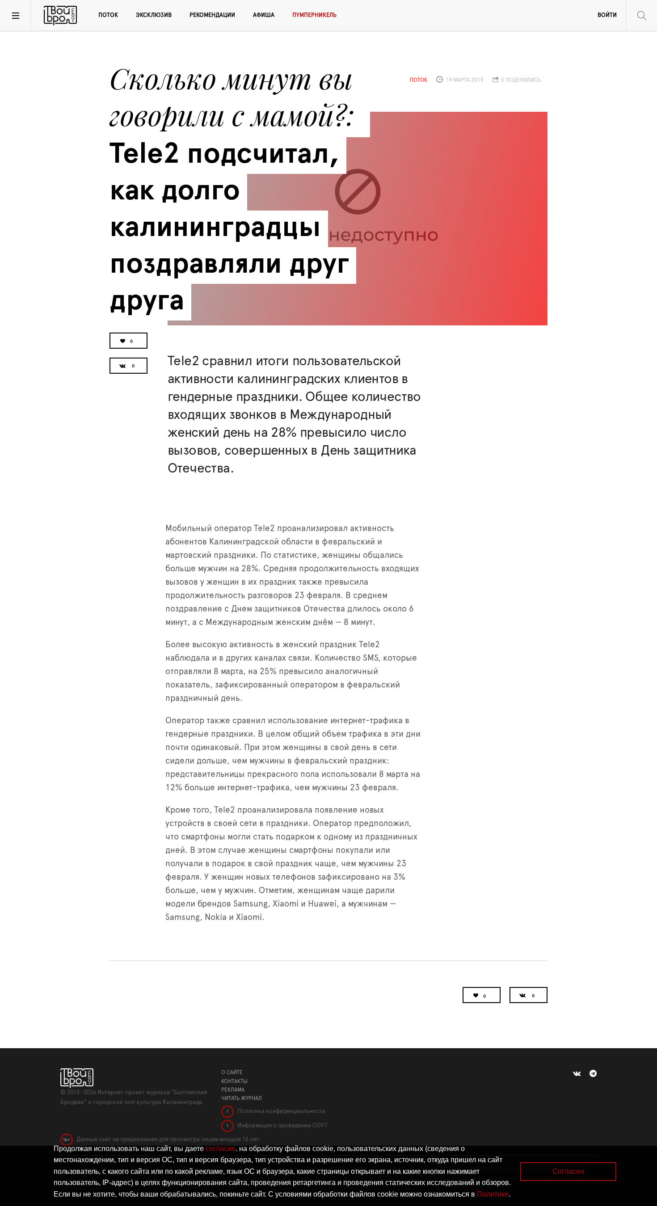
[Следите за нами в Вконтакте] (577, 1073)
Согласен (568, 1171)
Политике (493, 1194)
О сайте (232, 1072)
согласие (221, 1148)
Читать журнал (241, 1098)
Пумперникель (314, 15)
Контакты (234, 1081)
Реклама (232, 1089)
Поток (108, 15)
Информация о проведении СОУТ (282, 1126)
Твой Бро (60, 15)
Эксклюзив (154, 15)
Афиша (263, 15)
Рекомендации (212, 15)
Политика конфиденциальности (280, 1111)
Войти (607, 15)
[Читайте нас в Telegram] (593, 1073)
